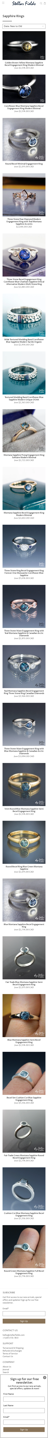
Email (6, 1417)
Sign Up (24, 1429)
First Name (8, 1394)
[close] (44, 1377)
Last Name (8, 1405)
